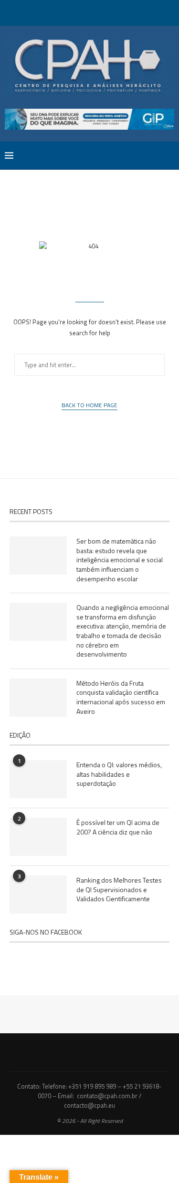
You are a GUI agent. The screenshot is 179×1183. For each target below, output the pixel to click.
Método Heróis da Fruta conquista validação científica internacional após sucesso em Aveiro (120, 697)
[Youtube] (108, 12)
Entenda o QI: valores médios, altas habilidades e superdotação (119, 774)
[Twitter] (71, 12)
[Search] (169, 155)
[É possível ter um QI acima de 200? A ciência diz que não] (38, 837)
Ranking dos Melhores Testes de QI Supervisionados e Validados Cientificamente (119, 889)
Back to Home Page (89, 405)
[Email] (120, 12)
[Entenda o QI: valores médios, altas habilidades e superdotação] (38, 779)
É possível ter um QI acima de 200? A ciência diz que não (117, 827)
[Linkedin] (96, 12)
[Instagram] (83, 12)
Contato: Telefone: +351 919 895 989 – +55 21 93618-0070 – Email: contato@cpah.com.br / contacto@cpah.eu (89, 1095)
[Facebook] (58, 12)
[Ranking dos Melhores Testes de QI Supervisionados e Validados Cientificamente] (38, 894)
